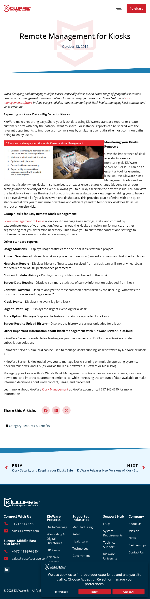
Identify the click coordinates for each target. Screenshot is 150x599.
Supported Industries (80, 518)
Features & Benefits (36, 426)
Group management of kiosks (24, 221)
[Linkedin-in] (7, 569)
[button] (119, 9)
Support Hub (113, 516)
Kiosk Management (55, 389)
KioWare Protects (54, 518)
